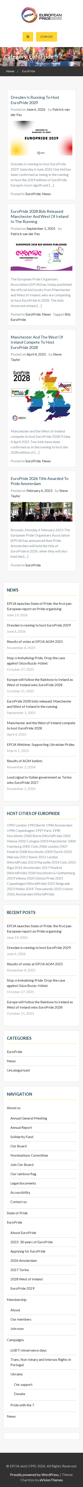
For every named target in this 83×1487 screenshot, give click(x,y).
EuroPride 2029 (22, 1288)
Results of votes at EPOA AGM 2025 (35, 641)
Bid (67, 314)
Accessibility (20, 1192)
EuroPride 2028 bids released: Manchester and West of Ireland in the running (39, 216)
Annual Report (21, 1127)
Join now (17, 1328)
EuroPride (33, 194)
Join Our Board (21, 1164)
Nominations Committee (29, 1155)
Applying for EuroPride (27, 1251)
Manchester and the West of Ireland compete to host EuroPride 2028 (37, 342)
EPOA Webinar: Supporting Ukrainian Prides (41, 744)
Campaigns (15, 1340)
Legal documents (23, 1183)
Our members (20, 1319)
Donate (19, 1394)
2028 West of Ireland (26, 1279)
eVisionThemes (51, 1480)
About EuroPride (23, 1232)
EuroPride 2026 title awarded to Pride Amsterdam (39, 481)
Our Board (18, 1146)
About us (14, 1108)
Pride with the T (22, 1405)
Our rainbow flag (23, 1174)
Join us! (46, 36)
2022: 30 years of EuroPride (31, 1242)
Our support (23, 1384)
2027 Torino (19, 1270)
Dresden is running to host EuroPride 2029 (35, 100)
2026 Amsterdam (23, 1260)
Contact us (18, 1202)
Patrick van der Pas (25, 234)
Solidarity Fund (21, 1137)
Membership (17, 1299)
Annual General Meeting (28, 1118)
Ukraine (16, 1374)
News (46, 194)
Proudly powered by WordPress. (34, 1474)
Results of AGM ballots (24, 761)
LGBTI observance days (28, 1350)
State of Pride (17, 1213)
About (15, 1310)
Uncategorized (18, 1070)
